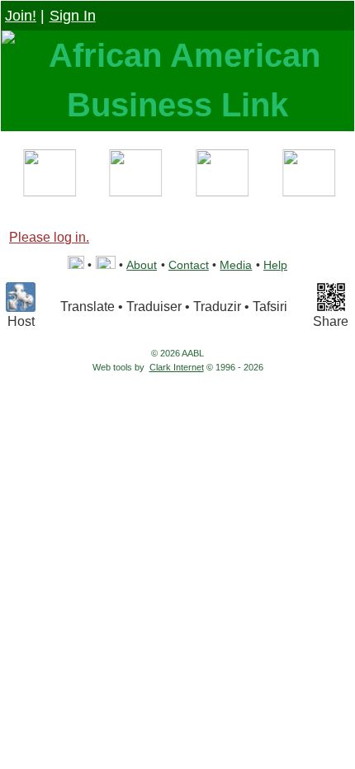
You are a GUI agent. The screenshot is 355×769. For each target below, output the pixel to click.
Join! (20, 15)
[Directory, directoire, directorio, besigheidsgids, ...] (134, 176)
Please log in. (49, 237)
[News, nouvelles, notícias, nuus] (221, 176)
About (141, 264)
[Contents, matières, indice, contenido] (47, 176)
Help (275, 264)
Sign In (73, 15)
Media (236, 264)
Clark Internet (176, 367)
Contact (188, 264)
